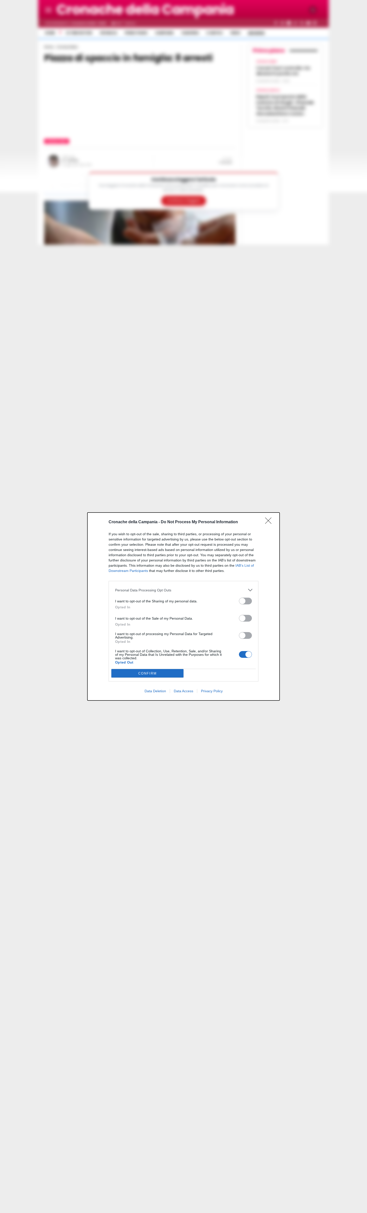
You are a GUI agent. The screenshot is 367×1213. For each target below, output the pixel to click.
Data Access (183, 691)
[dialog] (183, 606)
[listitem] (183, 590)
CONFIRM (147, 673)
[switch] (245, 601)
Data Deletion (155, 691)
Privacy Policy (212, 691)
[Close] (270, 522)
